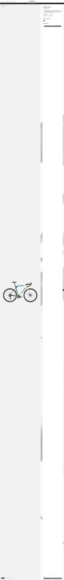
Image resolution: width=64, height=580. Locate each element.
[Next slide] (3, 578)
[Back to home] (32, 1)
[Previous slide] (2, 578)
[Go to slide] (14, 578)
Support (14, 1)
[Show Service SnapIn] (63, 290)
